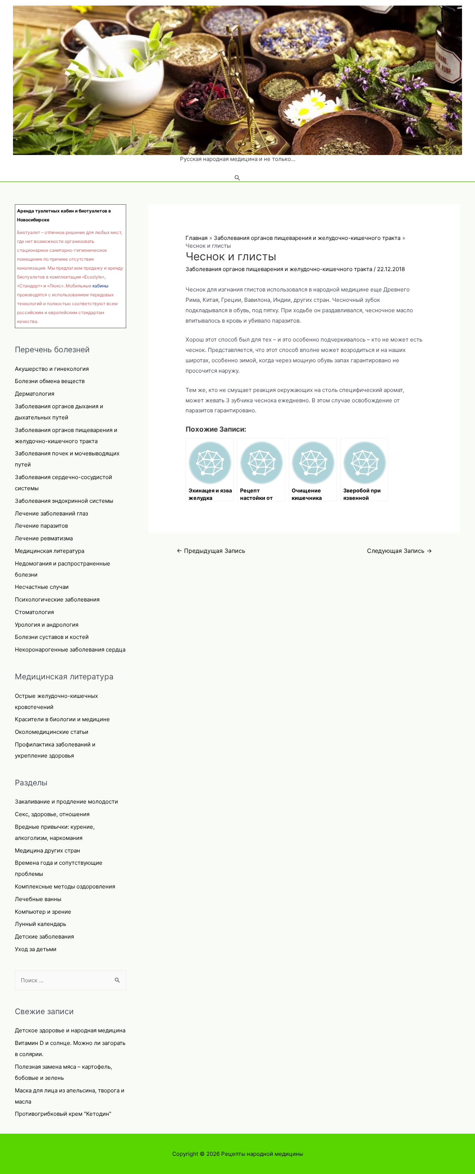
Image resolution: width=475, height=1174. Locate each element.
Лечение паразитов (41, 525)
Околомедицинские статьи (51, 731)
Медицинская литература (49, 550)
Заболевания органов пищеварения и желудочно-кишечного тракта (279, 269)
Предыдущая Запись (211, 550)
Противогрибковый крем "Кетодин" (63, 1113)
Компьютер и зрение (43, 911)
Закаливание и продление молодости (66, 801)
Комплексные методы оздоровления (65, 886)
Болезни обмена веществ (50, 381)
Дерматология (34, 393)
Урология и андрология (46, 624)
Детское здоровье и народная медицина (70, 1030)
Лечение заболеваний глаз (51, 513)
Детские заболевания (44, 936)
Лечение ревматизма (44, 538)
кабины (100, 285)
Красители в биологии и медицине (62, 719)
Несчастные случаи (42, 586)
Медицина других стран (47, 850)
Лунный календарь (40, 923)
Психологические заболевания (57, 599)
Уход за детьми (35, 949)
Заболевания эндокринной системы (64, 500)
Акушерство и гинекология (52, 368)
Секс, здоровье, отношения (52, 814)
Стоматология (34, 612)
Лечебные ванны (38, 899)
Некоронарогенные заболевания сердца (70, 649)
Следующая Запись (399, 550)
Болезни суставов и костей (52, 636)
